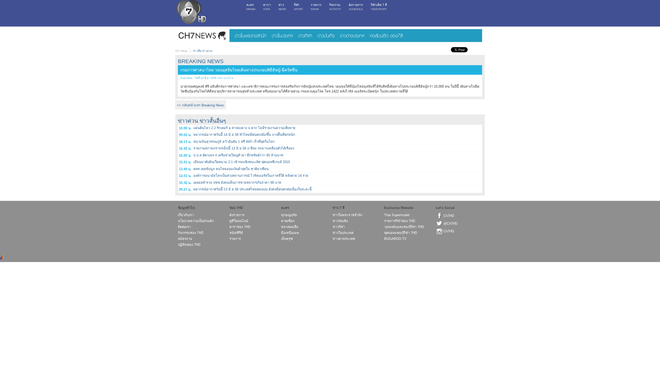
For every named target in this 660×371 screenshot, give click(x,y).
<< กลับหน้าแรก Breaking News (200, 105)
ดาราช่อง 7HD (239, 227)
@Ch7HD (450, 223)
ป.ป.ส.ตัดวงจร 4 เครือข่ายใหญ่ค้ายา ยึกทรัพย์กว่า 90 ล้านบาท (238, 155)
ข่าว (282, 7)
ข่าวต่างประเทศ (352, 35)
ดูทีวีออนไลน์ (238, 221)
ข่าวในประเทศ (282, 35)
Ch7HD (448, 216)
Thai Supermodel (396, 215)
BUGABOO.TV (395, 239)
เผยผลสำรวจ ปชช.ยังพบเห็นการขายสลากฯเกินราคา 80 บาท (237, 182)
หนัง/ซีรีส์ (236, 233)
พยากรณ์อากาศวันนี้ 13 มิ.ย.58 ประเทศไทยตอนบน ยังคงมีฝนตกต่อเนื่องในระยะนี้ (252, 189)
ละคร (250, 7)
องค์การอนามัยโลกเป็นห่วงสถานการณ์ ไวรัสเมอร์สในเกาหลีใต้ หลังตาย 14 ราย (250, 176)
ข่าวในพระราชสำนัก (251, 35)
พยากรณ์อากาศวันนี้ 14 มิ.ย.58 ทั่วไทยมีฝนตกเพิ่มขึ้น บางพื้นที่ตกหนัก (244, 135)
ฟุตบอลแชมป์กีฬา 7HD (400, 233)
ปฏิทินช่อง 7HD (189, 245)
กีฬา (298, 7)
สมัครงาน (185, 239)
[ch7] (190, 13)
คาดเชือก (288, 221)
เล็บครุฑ (287, 239)
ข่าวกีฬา (305, 35)
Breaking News (201, 61)
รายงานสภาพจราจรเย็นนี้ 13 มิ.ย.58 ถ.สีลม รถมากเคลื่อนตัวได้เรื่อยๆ (243, 148)
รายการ (316, 7)
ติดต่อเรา (184, 227)
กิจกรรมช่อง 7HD (190, 233)
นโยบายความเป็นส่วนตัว (196, 221)
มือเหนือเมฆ (290, 233)
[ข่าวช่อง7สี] (202, 35)
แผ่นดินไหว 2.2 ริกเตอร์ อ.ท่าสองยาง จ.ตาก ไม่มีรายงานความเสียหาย (244, 128)
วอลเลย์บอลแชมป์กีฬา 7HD (404, 227)
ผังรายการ (356, 7)
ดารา (267, 7)
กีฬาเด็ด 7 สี (379, 7)
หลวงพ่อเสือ (289, 227)
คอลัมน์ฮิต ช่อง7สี (386, 35)
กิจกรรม (335, 7)
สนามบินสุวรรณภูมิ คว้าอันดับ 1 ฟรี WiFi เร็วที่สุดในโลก (234, 142)
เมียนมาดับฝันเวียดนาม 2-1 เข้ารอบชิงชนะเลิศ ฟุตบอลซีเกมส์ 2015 (241, 162)
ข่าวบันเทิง (326, 35)
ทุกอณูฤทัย (289, 215)
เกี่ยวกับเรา (186, 215)
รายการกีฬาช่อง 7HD (399, 221)
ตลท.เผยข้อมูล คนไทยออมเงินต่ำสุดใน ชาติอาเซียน (231, 169)
